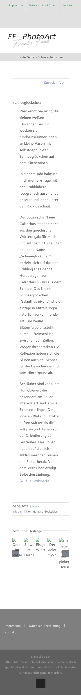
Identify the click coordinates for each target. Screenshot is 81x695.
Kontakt (10, 632)
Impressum (12, 625)
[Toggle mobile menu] (72, 35)
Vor (62, 82)
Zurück (49, 82)
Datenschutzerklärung (45, 625)
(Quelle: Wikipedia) (35, 480)
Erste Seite (26, 57)
